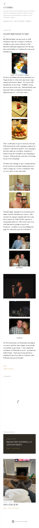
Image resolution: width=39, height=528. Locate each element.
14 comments (15, 448)
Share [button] (5, 366)
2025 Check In (10, 504)
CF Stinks (8, 7)
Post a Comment (13, 508)
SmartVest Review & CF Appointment (19, 443)
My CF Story (19, 21)
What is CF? (8, 21)
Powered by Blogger (21, 521)
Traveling (10, 369)
